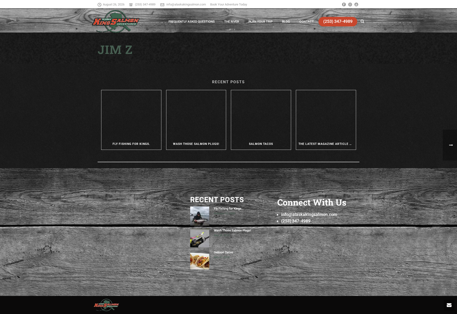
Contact (306, 21)
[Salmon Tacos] (261, 114)
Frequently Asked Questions (192, 21)
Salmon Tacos (261, 144)
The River (231, 21)
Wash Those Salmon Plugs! (196, 144)
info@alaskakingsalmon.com (186, 4)
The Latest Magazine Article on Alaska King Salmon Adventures (327, 144)
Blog (286, 21)
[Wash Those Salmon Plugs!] (196, 114)
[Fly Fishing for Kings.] (131, 114)
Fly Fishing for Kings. (131, 144)
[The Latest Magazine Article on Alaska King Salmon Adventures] (326, 114)
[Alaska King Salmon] (106, 304)
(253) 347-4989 (145, 4)
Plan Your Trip (260, 21)
